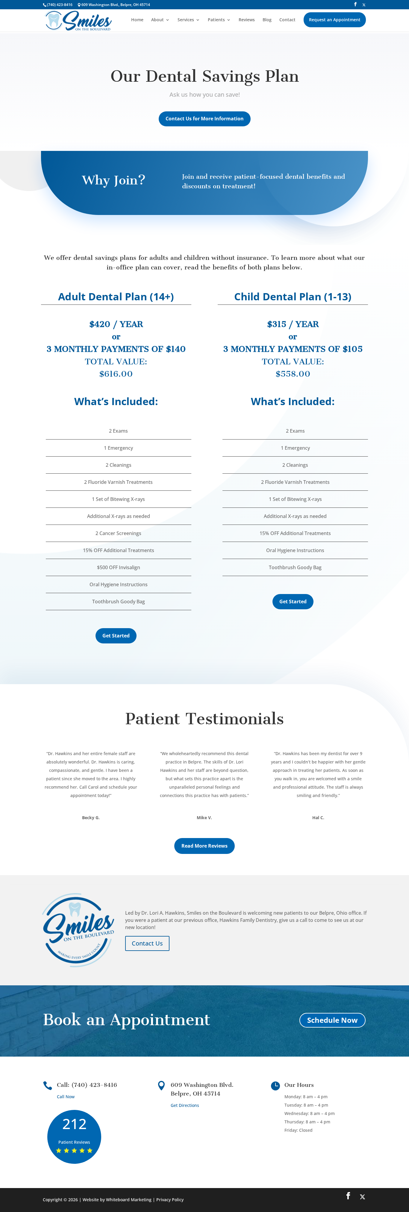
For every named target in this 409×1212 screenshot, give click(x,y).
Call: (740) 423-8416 (87, 1084)
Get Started (116, 635)
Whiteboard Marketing (129, 1199)
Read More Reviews (204, 846)
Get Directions (185, 1105)
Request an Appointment (334, 19)
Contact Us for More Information (205, 118)
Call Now (66, 1096)
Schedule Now (332, 1020)
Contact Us (147, 943)
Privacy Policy (170, 1199)
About (157, 20)
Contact (287, 20)
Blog (267, 20)
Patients (216, 20)
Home (137, 20)
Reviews (247, 20)
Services (186, 20)
